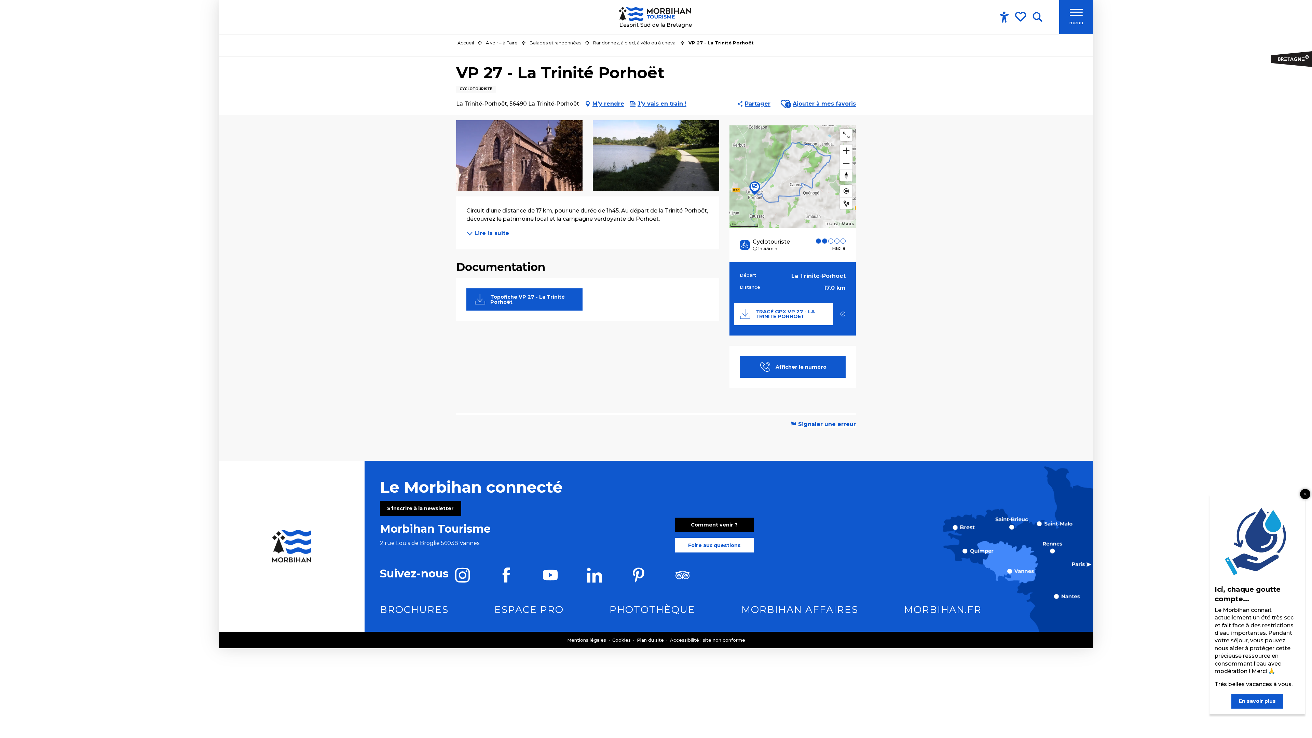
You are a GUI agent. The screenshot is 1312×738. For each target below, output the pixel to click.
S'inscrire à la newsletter (420, 508)
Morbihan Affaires (799, 609)
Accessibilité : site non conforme (707, 640)
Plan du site (651, 640)
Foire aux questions (714, 545)
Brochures (414, 609)
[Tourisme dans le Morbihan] (656, 17)
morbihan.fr (943, 609)
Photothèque (652, 609)
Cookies (622, 640)
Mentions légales (587, 640)
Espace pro (529, 609)
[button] (1037, 17)
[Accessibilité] (1004, 17)
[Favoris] (1021, 16)
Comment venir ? (714, 525)
